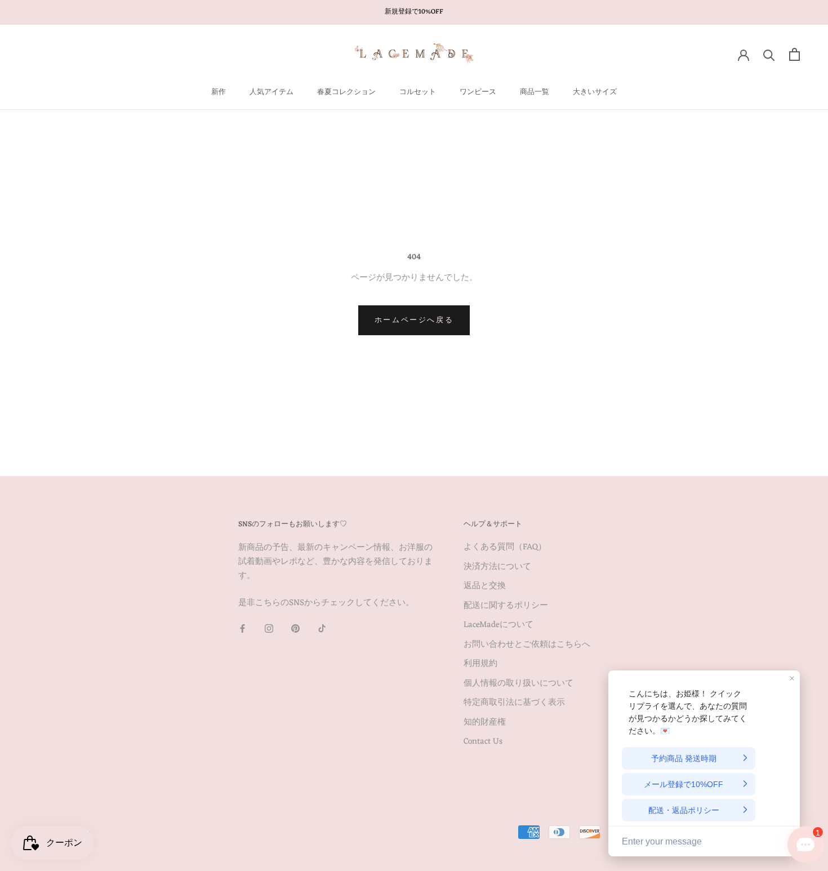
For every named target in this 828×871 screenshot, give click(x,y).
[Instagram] (269, 629)
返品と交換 (485, 586)
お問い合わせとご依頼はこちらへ (527, 645)
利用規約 (480, 664)
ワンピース (478, 92)
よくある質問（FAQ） (505, 547)
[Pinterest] (295, 629)
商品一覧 (534, 92)
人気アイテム (271, 92)
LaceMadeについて (498, 625)
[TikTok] (322, 629)
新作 (218, 92)
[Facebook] (242, 629)
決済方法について (497, 567)
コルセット (417, 92)
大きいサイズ (595, 92)
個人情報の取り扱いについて (518, 684)
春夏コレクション (346, 92)
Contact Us (483, 742)
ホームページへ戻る (414, 320)
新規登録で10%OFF (414, 12)
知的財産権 (485, 723)
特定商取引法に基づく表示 (514, 703)
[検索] (769, 54)
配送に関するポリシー (506, 606)
